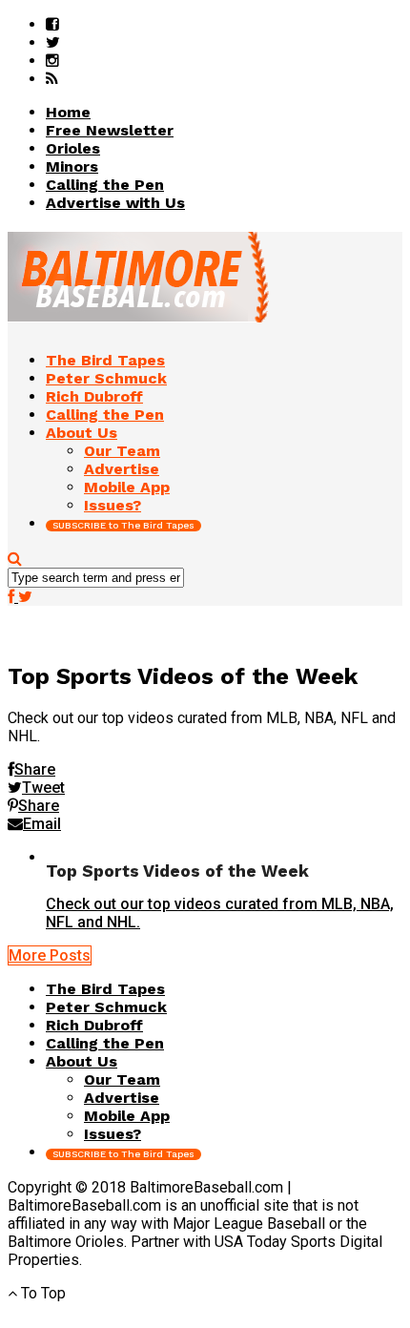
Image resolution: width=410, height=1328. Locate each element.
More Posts (50, 955)
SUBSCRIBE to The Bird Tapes (123, 525)
